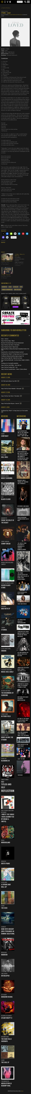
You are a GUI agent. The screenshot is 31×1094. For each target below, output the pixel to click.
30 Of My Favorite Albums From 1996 (9, 381)
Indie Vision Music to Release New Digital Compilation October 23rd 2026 (15, 349)
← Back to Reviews (5, 8)
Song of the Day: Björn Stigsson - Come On (10, 403)
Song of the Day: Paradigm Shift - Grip (9, 367)
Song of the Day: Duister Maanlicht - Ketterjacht (11, 388)
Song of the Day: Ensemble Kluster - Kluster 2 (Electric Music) (14, 369)
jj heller (15, 287)
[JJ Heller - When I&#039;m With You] (21, 259)
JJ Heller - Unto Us (5, 274)
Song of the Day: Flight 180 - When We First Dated (11, 358)
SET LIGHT (20, 1)
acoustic (4, 287)
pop (21, 287)
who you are (17, 289)
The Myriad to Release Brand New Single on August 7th (12, 356)
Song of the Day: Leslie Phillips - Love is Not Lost (11, 365)
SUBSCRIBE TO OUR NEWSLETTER (13, 330)
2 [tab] (4, 323)
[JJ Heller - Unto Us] (7, 270)
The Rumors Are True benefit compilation (9, 363)
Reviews (20, 14)
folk (10, 287)
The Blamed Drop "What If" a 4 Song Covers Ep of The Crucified (14, 354)
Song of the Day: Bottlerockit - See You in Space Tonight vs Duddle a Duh (15, 360)
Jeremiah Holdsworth (13, 14)
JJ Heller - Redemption (6, 261)
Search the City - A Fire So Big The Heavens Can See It (12, 352)
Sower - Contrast (4, 339)
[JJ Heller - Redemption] (7, 256)
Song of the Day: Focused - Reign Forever (9, 347)
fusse (22, 1090)
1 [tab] (2, 323)
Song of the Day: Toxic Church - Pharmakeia (10, 345)
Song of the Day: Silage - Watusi (7, 341)
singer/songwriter (7, 289)
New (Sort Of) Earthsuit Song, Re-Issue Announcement (12, 343)
